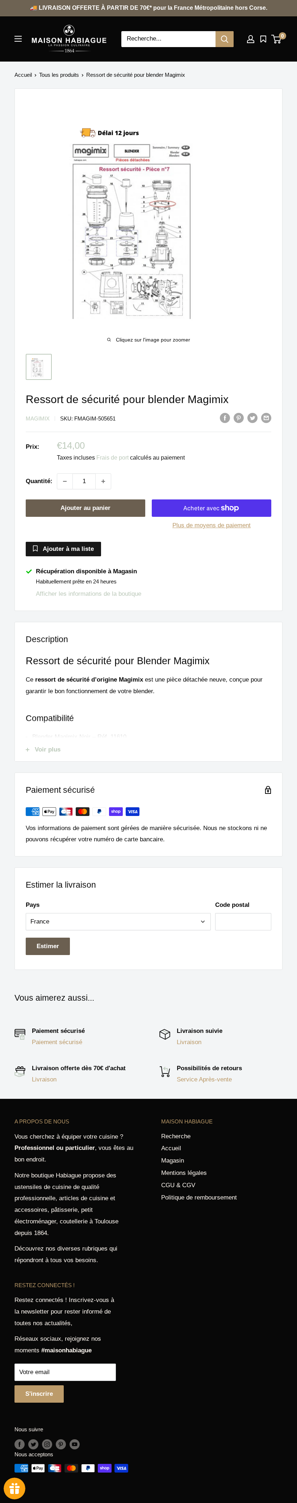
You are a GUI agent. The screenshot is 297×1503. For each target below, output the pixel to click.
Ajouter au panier (85, 508)
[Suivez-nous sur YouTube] (75, 1444)
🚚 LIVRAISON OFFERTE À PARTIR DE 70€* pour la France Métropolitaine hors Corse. (148, 8)
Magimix (38, 418)
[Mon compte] (250, 39)
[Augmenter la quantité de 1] (103, 481)
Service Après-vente (204, 1079)
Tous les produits (59, 75)
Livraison (189, 1042)
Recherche (176, 1136)
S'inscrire (39, 1393)
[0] (276, 39)
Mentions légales (184, 1172)
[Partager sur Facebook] (225, 418)
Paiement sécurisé (57, 1042)
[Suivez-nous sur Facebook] (19, 1444)
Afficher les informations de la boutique (88, 593)
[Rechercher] (225, 39)
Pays (32, 904)
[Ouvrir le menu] (18, 39)
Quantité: (39, 481)
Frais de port (112, 458)
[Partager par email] (266, 418)
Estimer (48, 946)
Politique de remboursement (199, 1197)
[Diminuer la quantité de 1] (64, 481)
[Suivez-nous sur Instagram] (47, 1444)
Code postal (232, 904)
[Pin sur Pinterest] (239, 418)
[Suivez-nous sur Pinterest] (61, 1444)
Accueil (23, 75)
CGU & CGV (178, 1185)
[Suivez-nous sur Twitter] (33, 1444)
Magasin (172, 1160)
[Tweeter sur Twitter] (252, 418)
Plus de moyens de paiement (211, 525)
